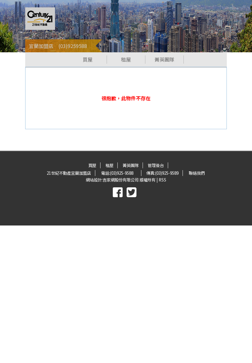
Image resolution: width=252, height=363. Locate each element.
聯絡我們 (197, 173)
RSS (162, 180)
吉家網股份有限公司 (121, 180)
